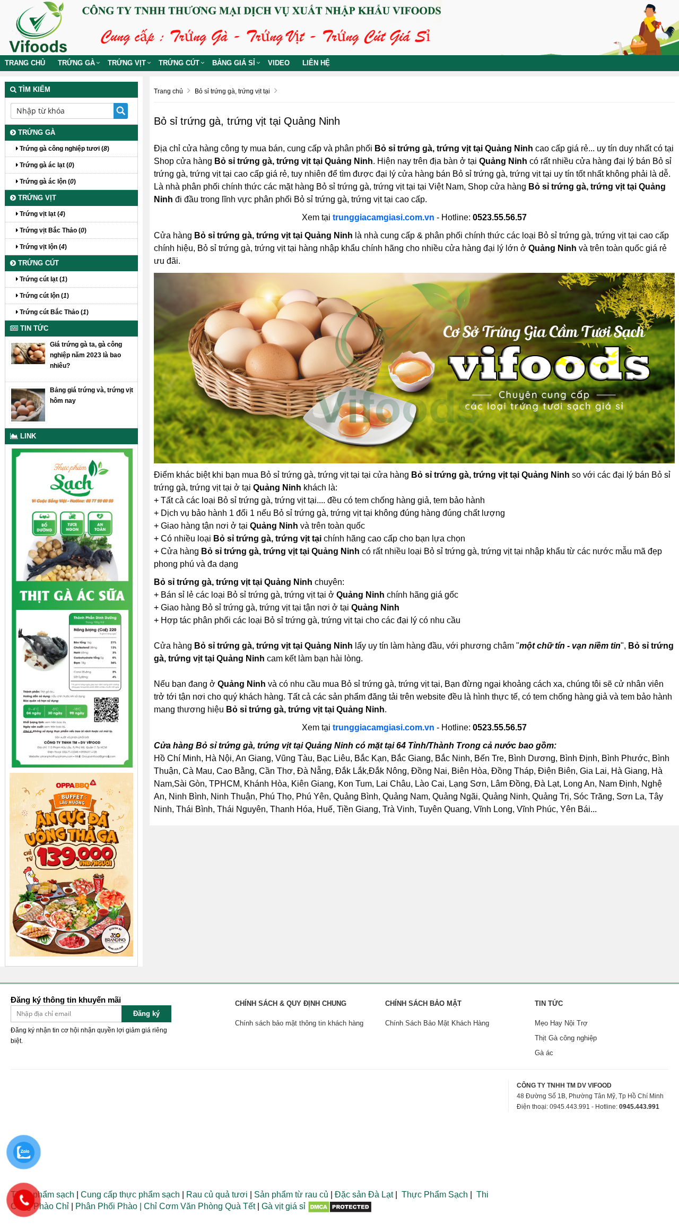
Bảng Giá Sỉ (233, 63)
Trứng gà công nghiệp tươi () (63, 148)
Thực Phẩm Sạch (435, 1194)
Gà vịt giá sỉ (284, 1206)
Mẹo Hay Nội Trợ (561, 1023)
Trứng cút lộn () (43, 295)
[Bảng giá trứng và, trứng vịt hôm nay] (28, 404)
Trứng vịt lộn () (42, 247)
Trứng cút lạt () (42, 279)
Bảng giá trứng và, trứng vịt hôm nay (91, 395)
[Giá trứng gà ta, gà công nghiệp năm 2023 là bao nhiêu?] (28, 353)
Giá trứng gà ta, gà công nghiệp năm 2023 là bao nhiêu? (86, 355)
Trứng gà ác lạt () (46, 165)
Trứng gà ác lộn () (47, 181)
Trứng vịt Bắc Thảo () (52, 230)
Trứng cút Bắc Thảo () (53, 312)
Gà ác (544, 1053)
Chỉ (149, 1206)
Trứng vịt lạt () (41, 214)
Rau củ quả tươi (217, 1194)
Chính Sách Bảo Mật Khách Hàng (437, 1023)
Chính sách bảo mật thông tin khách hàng (299, 1023)
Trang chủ (25, 63)
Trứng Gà (76, 63)
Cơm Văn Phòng (191, 1206)
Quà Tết (240, 1206)
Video (279, 63)
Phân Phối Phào (107, 1206)
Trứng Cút (179, 63)
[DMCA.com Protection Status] (340, 1206)
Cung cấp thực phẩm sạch (130, 1194)
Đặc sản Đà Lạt (364, 1194)
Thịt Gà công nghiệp (566, 1038)
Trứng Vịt (127, 63)
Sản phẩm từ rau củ (291, 1194)
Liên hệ (316, 63)
